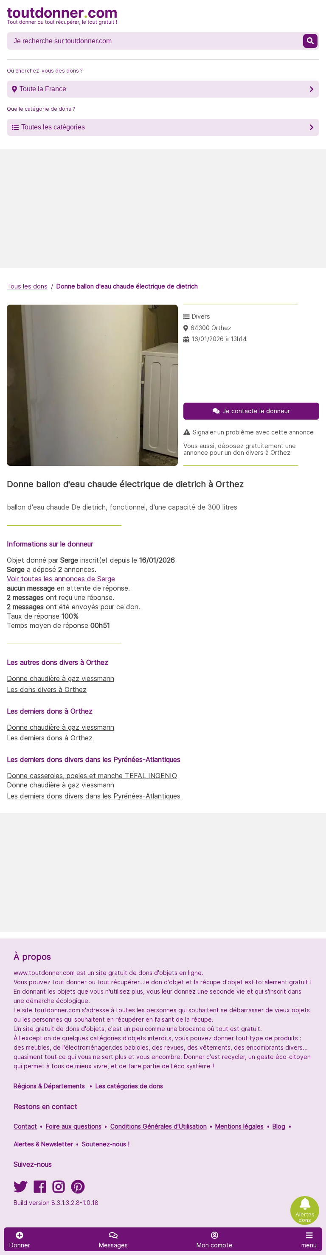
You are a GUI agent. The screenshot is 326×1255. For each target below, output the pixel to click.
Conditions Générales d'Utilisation (158, 1126)
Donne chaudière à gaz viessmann (60, 678)
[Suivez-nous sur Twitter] (20, 1189)
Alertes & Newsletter (43, 1144)
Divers (201, 316)
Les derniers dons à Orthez (50, 737)
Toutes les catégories (53, 127)
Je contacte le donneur (256, 411)
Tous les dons (27, 286)
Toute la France (43, 88)
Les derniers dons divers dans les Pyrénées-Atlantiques (93, 796)
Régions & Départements (49, 1086)
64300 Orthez (211, 327)
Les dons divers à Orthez (47, 689)
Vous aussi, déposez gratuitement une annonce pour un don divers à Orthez (239, 449)
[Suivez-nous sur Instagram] (59, 1189)
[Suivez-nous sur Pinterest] (77, 1189)
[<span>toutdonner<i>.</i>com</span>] (62, 16)
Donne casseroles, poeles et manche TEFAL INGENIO (92, 775)
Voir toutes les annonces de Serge (61, 578)
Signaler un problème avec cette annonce (253, 432)
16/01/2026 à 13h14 (219, 338)
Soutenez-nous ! (105, 1144)
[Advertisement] (163, 208)
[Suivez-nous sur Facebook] (40, 1189)
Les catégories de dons (129, 1086)
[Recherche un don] (310, 41)
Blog (279, 1126)
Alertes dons (305, 1217)
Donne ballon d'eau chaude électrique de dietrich (127, 286)
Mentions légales (239, 1126)
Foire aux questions (73, 1126)
